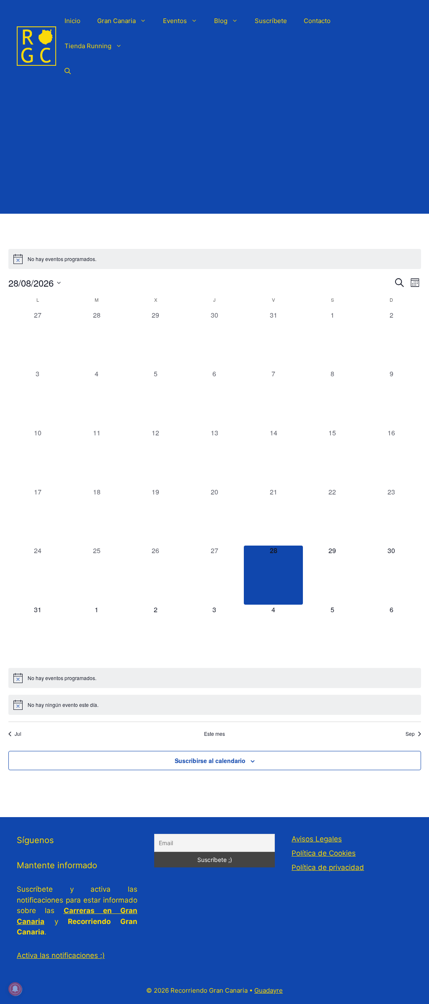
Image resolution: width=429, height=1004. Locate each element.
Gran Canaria (116, 21)
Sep (410, 733)
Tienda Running (88, 46)
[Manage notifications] (15, 989)
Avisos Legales (317, 839)
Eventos (175, 21)
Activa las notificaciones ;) (61, 955)
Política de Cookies (324, 853)
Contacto (317, 21)
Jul (18, 733)
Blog (220, 21)
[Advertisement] (214, 155)
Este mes (214, 733)
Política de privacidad (328, 867)
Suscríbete (271, 21)
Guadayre (268, 990)
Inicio (72, 21)
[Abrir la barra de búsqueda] (67, 71)
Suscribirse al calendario (210, 760)
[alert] (214, 259)
